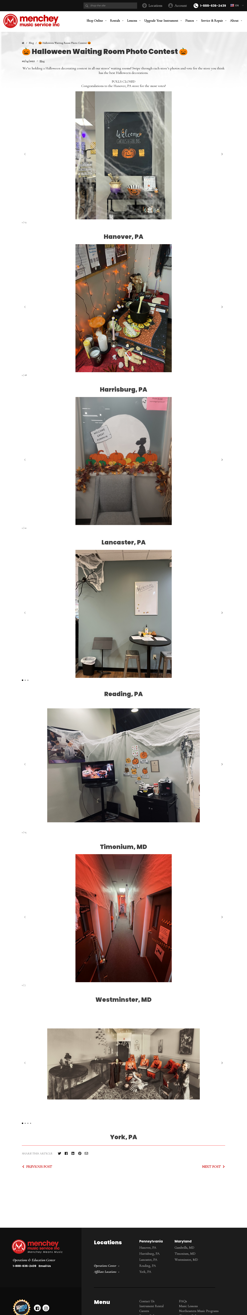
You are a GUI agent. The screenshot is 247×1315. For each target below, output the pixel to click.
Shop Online (95, 21)
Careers (144, 1311)
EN (237, 5)
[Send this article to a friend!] (86, 1153)
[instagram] (46, 1308)
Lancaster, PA (148, 1260)
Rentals (115, 21)
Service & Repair (212, 21)
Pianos (189, 21)
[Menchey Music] (43, 1247)
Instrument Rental (151, 1306)
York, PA (145, 1272)
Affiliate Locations (105, 1272)
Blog (31, 43)
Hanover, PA (147, 1248)
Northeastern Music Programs (199, 1311)
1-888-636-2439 (213, 6)
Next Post (211, 1167)
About (234, 21)
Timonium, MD (185, 1254)
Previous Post (39, 1167)
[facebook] (37, 1308)
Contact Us (146, 1301)
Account (181, 5)
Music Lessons (188, 1306)
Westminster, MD (186, 1260)
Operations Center (105, 1266)
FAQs (183, 1301)
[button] (222, 154)
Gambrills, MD (184, 1248)
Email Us (45, 1266)
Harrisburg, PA (149, 1254)
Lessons (132, 21)
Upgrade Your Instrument (161, 21)
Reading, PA (147, 1266)
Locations (155, 5)
